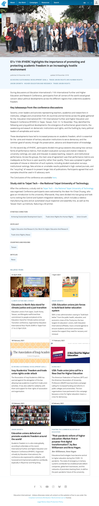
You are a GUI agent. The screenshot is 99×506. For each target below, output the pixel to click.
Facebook (34, 486)
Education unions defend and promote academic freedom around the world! (30, 433)
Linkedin (65, 486)
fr (88, 3)
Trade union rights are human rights (59, 216)
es (92, 3)
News (13, 259)
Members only (96, 2)
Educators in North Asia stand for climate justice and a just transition (30, 302)
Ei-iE (4, 4)
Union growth (82, 216)
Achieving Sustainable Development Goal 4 (26, 216)
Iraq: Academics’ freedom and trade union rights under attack (30, 366)
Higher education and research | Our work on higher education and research (39, 229)
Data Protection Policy (55, 502)
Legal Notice (41, 502)
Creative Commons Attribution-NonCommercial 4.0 (47, 497)
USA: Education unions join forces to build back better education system (70, 305)
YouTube (47, 486)
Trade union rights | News (20, 234)
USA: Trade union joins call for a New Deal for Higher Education (70, 369)
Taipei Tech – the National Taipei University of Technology (68, 188)
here (54, 177)
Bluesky (59, 486)
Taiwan (13, 247)
